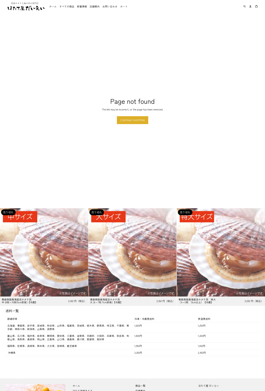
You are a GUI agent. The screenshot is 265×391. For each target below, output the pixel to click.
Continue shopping (132, 120)
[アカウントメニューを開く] (250, 6)
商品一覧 (140, 385)
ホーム (76, 385)
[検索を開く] (245, 6)
